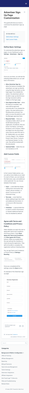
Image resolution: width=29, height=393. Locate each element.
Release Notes (5, 384)
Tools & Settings (6, 369)
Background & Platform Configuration (12, 353)
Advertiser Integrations (8, 372)
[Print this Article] (24, 12)
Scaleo (8, 389)
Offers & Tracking (6, 355)
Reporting (4, 361)
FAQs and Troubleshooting (9, 381)
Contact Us (15, 334)
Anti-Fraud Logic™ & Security (9, 378)
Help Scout (21, 389)
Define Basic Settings (12, 37)
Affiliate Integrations (7, 375)
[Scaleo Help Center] (7, 3)
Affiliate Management (7, 358)
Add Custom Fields (11, 39)
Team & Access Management (9, 367)
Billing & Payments (7, 364)
